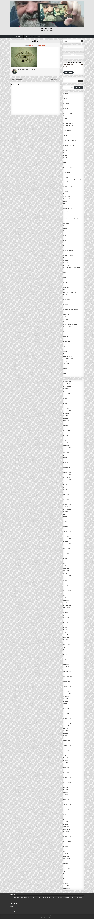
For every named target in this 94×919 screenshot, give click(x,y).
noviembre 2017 (67, 534)
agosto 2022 (66, 413)
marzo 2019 (66, 494)
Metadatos (65, 297)
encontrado (66, 191)
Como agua (66, 128)
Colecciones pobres (68, 125)
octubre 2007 (66, 721)
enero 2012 (65, 622)
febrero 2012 (66, 620)
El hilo (64, 175)
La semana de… (19, 36)
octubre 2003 (66, 839)
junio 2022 (65, 416)
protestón (65, 336)
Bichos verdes (66, 108)
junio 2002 (65, 878)
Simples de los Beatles (68, 349)
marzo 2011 (66, 635)
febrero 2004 (66, 829)
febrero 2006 (66, 770)
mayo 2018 (65, 519)
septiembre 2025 (67, 386)
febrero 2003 (66, 858)
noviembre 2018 (67, 504)
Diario (64, 162)
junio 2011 (65, 630)
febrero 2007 (66, 740)
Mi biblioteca (66, 299)
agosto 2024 (66, 396)
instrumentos (66, 233)
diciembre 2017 (67, 531)
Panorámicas (66, 322)
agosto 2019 (66, 482)
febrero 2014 (66, 583)
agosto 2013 (66, 593)
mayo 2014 (65, 578)
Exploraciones (66, 196)
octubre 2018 (66, 507)
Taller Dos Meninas (68, 356)
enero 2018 (66, 529)
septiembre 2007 (67, 723)
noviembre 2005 (67, 777)
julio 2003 (65, 846)
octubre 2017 (66, 536)
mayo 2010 (65, 657)
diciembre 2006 (67, 745)
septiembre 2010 (67, 647)
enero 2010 (66, 667)
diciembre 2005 (67, 775)
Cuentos (65, 138)
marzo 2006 (66, 767)
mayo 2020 (65, 460)
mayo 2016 (65, 551)
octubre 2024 (66, 393)
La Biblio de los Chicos (68, 248)
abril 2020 (65, 462)
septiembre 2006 (67, 753)
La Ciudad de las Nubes (69, 253)
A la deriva (66, 96)
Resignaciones (66, 341)
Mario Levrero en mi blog (69, 292)
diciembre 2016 (67, 543)
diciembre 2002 (67, 863)
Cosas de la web (67, 130)
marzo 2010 (66, 662)
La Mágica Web (47, 28)
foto (64, 203)
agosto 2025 (66, 388)
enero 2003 (66, 861)
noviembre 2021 (67, 428)
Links (64, 275)
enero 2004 (66, 831)
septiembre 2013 (67, 590)
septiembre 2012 (67, 610)
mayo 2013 (65, 595)
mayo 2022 (65, 418)
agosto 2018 (66, 511)
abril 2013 (65, 598)
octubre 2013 (66, 588)
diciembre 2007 (67, 716)
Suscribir (79, 87)
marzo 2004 (66, 826)
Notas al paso (66, 314)
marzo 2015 (66, 568)
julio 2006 (65, 758)
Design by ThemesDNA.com (47, 917)
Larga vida (66, 265)
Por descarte (66, 334)
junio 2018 (65, 516)
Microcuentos (66, 302)
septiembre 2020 (67, 452)
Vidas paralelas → (55, 79)
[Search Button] (47, 33)
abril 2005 (65, 794)
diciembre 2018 (67, 502)
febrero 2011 (66, 637)
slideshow (65, 351)
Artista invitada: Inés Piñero (70, 101)
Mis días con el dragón (68, 307)
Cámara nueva (66, 116)
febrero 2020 (66, 467)
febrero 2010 (66, 664)
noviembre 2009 (67, 671)
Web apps (65, 376)
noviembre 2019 (67, 475)
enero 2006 (66, 772)
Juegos (26, 36)
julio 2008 (65, 698)
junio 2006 (65, 760)
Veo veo (65, 371)
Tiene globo (66, 361)
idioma (65, 228)
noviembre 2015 (67, 556)
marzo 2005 (66, 797)
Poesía (65, 331)
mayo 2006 (65, 762)
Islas (64, 235)
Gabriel (65, 213)
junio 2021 (65, 435)
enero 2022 (66, 423)
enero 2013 (66, 603)
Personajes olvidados (68, 326)
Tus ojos (65, 366)
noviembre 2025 (67, 381)
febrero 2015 (66, 571)
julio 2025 (65, 391)
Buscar (65, 79)
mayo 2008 (65, 703)
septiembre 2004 (67, 812)
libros (64, 272)
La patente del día (67, 262)
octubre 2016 (66, 548)
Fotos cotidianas (67, 206)
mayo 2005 (65, 792)
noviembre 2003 (67, 836)
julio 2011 (65, 627)
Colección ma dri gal (68, 123)
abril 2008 (65, 706)
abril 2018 (65, 521)
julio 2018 (65, 514)
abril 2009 (65, 679)
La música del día (67, 258)
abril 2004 (65, 824)
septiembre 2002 (67, 871)
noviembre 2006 (67, 748)
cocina (64, 121)
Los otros (65, 282)
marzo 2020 (66, 465)
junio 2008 (65, 701)
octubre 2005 (66, 780)
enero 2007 (66, 743)
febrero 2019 (66, 497)
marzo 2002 (66, 886)
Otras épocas (66, 319)
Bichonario (65, 106)
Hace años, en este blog (69, 221)
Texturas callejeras (68, 358)
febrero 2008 (66, 711)
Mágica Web (42, 45)
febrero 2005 (66, 799)
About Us (12, 909)
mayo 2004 (65, 822)
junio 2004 (65, 819)
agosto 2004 (66, 814)
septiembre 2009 (67, 676)
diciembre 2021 (67, 425)
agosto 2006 (66, 755)
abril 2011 (65, 632)
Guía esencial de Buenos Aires (70, 218)
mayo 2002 (65, 881)
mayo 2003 (65, 851)
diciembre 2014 (67, 575)
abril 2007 (65, 735)
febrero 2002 (66, 888)
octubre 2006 (66, 750)
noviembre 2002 (67, 866)
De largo (65, 155)
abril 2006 (65, 765)
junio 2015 (65, 561)
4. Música (65, 93)
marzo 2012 (66, 617)
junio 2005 (65, 790)
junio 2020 (65, 457)
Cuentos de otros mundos (69, 143)
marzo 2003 (66, 856)
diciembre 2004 (67, 804)
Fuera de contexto (67, 208)
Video (64, 373)
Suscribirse (68, 72)
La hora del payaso (68, 255)
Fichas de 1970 (66, 199)
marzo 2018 (66, 524)
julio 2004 (65, 817)
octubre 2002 (66, 868)
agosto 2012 (66, 612)
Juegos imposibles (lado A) (70, 243)
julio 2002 (65, 876)
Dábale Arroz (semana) (68, 145)
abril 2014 (65, 580)
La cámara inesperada (68, 250)
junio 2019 (65, 487)
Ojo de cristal (66, 317)
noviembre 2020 (67, 447)
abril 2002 (65, 883)
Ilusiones (65, 230)
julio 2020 (65, 455)
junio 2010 (65, 654)
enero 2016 (66, 553)
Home (12, 36)
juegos (65, 240)
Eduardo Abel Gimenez (35, 36)
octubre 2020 (66, 450)
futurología (66, 211)
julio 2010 (65, 652)
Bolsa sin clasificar (68, 111)
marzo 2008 (66, 708)
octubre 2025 (66, 383)
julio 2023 (65, 403)
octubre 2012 (66, 607)
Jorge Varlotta (66, 238)
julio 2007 (65, 728)
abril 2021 (65, 440)
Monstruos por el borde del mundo (71, 309)
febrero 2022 (66, 420)
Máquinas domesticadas (69, 290)
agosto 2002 (66, 873)
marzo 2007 (66, 738)
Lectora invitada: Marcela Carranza (72, 267)
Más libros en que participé (70, 295)
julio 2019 (65, 484)
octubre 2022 (66, 408)
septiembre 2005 (67, 782)
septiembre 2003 (67, 841)
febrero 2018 (66, 526)
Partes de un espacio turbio (70, 324)
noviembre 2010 (67, 642)
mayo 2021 (65, 438)
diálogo (65, 160)
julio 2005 (65, 787)
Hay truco (31, 45)
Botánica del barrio (68, 113)
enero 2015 (66, 573)
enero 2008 (66, 713)
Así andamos (66, 103)
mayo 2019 (65, 489)
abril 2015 (65, 566)
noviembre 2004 (67, 807)
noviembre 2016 (67, 546)
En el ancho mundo (67, 186)
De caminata (66, 153)
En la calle (65, 189)
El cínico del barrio (68, 165)
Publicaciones (66, 339)
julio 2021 (65, 433)
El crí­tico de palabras (68, 167)
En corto (65, 184)
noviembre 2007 (67, 718)
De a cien (65, 150)
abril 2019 (65, 492)
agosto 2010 (66, 649)
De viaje (65, 157)
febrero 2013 (66, 600)
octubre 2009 (66, 674)
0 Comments (47, 44)
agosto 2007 (66, 726)
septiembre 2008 (67, 694)
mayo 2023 (65, 406)
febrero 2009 (66, 681)
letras (64, 270)
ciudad (65, 118)
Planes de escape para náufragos (71, 329)
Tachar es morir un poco (69, 354)
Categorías (66, 47)
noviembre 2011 (67, 625)
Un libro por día (67, 368)
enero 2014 (66, 585)
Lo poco (65, 280)
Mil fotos (65, 304)
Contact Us (12, 911)
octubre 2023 (66, 401)
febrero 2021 (66, 445)
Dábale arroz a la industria (70, 148)
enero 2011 (65, 639)
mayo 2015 (65, 563)
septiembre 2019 (67, 479)
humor (64, 226)
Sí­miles (65, 346)
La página (65, 260)
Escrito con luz (66, 194)
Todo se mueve (66, 363)
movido (65, 312)
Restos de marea (67, 344)
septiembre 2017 (67, 539)
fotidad (65, 201)
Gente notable (66, 216)
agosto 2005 (66, 785)
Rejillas (35, 41)
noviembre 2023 (67, 398)
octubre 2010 (66, 644)
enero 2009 (66, 684)
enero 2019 (66, 499)
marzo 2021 (66, 443)
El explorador (66, 172)
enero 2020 (66, 470)
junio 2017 (65, 541)
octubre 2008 (66, 691)
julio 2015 (65, 558)
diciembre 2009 (67, 669)
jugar (64, 245)
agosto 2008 (66, 696)
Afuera (65, 98)
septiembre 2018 (67, 509)
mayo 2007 (65, 733)
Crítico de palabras (68, 133)
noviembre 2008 (67, 689)
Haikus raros (66, 223)
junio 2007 (65, 731)
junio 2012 (65, 615)
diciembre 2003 (67, 834)
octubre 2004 (66, 809)
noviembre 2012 (67, 605)
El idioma (65, 177)
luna (64, 285)
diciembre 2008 (67, 686)
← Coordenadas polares (16, 79)
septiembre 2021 (67, 430)
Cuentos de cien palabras (69, 140)
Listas (64, 277)
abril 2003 (65, 854)
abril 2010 (65, 659)
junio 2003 (65, 849)
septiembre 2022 (67, 411)
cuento (65, 135)
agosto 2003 (66, 844)
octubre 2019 (66, 477)
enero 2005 (66, 802)
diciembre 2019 (67, 472)
